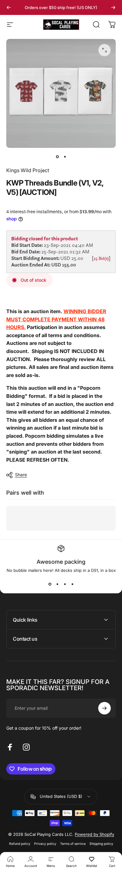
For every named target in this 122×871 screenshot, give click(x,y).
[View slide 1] (49, 584)
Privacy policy (45, 844)
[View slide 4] (72, 584)
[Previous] (9, 7)
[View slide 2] (57, 584)
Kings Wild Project (27, 170)
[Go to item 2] (65, 156)
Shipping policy (101, 844)
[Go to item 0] (57, 156)
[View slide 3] (65, 584)
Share (21, 474)
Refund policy (19, 844)
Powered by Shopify (94, 834)
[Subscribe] (104, 708)
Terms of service (73, 844)
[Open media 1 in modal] (104, 50)
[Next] (113, 7)
